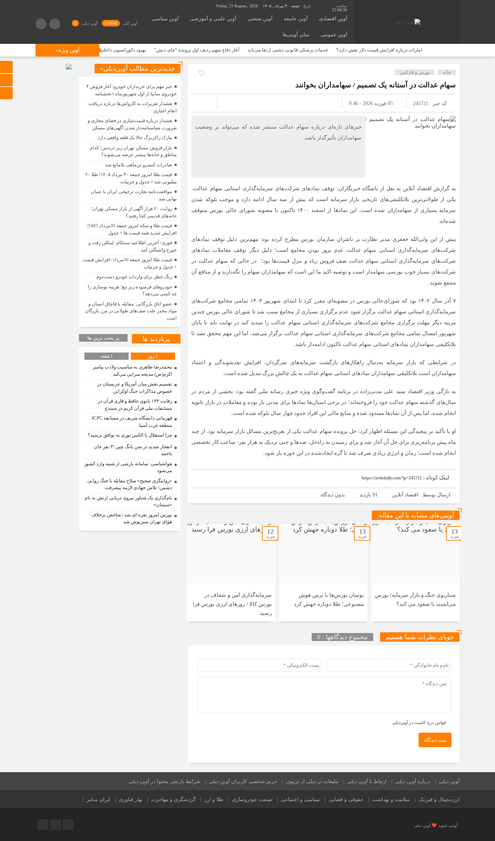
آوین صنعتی (260, 18)
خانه (447, 72)
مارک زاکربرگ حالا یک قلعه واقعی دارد (134, 137)
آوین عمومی (334, 34)
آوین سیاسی (165, 18)
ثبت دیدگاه (435, 740)
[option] (415, 572)
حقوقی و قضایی (346, 799)
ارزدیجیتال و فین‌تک (439, 799)
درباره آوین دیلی (412, 781)
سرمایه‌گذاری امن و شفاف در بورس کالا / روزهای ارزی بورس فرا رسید (232, 604)
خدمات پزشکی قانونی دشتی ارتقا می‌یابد (307, 50)
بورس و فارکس (415, 72)
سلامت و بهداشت (391, 799)
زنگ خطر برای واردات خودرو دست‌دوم (134, 276)
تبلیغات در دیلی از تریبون (312, 781)
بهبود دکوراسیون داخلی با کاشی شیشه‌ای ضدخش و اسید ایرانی (102, 50)
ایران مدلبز (98, 799)
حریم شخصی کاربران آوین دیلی (243, 781)
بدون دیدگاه (333, 494)
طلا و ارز (213, 799)
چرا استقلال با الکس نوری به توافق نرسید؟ (130, 435)
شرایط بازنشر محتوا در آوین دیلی (164, 781)
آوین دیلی (449, 781)
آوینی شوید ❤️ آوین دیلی (436, 825)
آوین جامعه (296, 18)
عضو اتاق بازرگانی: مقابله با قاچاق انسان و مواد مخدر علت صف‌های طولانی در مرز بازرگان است (131, 311)
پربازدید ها (156, 338)
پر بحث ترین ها (103, 338)
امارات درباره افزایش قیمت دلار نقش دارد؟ (398, 50)
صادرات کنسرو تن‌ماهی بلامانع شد (138, 164)
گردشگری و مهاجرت (173, 799)
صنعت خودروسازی (252, 799)
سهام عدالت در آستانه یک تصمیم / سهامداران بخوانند (375, 85)
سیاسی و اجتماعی (300, 799)
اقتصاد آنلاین (405, 494)
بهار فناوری (130, 799)
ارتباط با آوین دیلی (367, 781)
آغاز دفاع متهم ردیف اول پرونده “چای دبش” (216, 50)
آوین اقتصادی (333, 18)
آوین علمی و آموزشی (213, 18)
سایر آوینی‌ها (296, 34)
